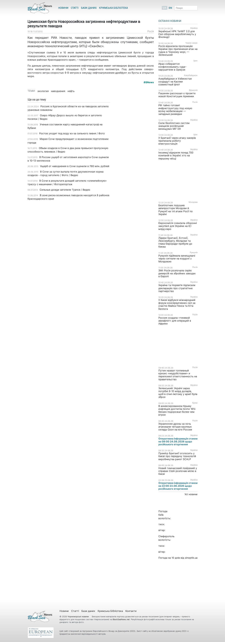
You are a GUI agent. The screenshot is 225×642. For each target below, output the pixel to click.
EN (170, 7)
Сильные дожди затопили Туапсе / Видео (65, 189)
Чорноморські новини (78, 616)
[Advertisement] (134, 146)
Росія (150, 31)
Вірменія (193, 90)
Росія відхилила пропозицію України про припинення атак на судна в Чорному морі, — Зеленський (177, 50)
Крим (194, 403)
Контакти (131, 610)
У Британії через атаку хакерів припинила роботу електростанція (177, 140)
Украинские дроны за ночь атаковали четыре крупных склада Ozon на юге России (175, 426)
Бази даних (89, 7)
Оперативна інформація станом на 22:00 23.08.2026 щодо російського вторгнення (177, 485)
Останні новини (169, 20)
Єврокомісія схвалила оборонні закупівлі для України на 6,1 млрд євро (177, 225)
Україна (193, 28)
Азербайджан (190, 75)
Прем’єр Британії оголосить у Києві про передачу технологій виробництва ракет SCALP (177, 456)
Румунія (193, 252)
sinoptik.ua (191, 557)
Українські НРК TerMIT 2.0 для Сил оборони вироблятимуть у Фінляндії (177, 34)
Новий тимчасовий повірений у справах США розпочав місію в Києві (177, 471)
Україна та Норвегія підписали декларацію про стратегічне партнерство (176, 288)
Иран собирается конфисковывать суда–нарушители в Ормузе (172, 66)
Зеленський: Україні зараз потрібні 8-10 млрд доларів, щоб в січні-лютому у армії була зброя (177, 393)
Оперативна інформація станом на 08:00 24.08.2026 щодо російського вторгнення (177, 441)
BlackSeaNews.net (121, 619)
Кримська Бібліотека (113, 7)
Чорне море (191, 43)
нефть (71, 91)
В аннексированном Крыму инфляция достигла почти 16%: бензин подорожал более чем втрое (177, 410)
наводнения (58, 91)
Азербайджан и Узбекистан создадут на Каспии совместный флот (175, 81)
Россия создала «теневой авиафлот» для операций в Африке (174, 320)
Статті (75, 7)
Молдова (193, 202)
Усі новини (191, 494)
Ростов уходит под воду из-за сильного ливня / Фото (72, 133)
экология (43, 91)
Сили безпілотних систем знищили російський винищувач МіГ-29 (173, 125)
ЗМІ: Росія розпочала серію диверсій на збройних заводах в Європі (177, 273)
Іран (195, 61)
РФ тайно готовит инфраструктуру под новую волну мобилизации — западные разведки (175, 110)
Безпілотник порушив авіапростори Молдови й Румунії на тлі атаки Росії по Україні (175, 210)
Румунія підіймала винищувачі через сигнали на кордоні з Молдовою (176, 258)
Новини (63, 7)
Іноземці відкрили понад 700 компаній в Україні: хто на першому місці (175, 155)
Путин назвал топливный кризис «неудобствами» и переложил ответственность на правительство (177, 375)
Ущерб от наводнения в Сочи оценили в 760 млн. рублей (74, 166)
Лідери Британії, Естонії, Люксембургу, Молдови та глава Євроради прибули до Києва (175, 242)
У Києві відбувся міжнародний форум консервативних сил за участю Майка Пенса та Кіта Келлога (176, 304)
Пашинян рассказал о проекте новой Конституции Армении (176, 95)
